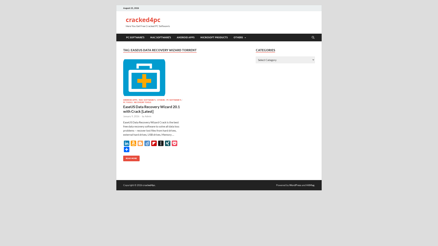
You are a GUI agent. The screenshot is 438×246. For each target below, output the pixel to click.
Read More (130, 158)
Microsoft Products (214, 37)
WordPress (295, 185)
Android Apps (186, 37)
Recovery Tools (142, 102)
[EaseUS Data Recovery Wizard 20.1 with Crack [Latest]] (153, 77)
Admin (148, 116)
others (238, 37)
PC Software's (173, 100)
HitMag (310, 185)
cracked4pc (143, 20)
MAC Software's (147, 100)
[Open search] (313, 38)
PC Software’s (135, 37)
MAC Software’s (160, 37)
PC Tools (127, 102)
